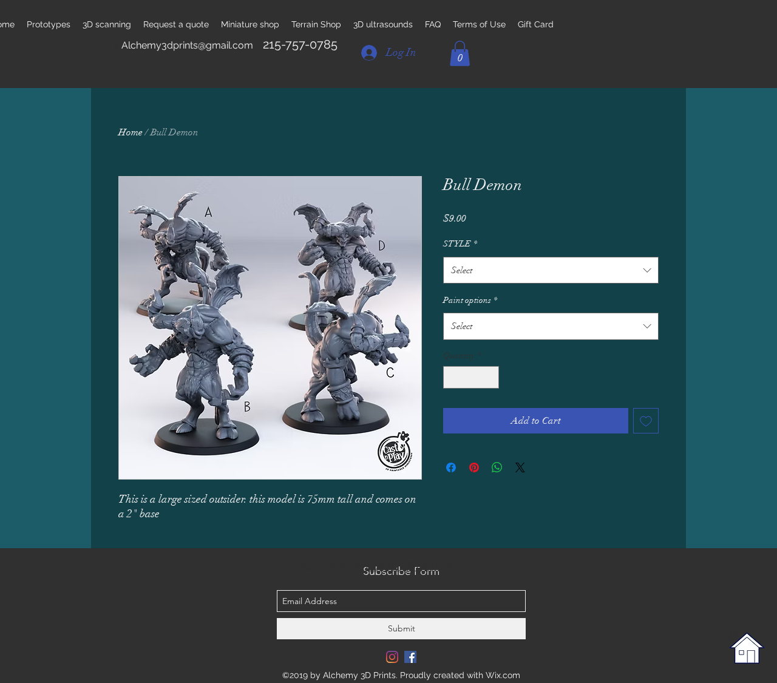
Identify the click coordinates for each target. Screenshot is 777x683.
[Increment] (489, 377)
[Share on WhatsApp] (497, 467)
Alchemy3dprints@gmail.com (187, 45)
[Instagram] (392, 657)
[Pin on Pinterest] (474, 467)
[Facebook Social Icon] (410, 657)
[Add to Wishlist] (646, 420)
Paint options (470, 300)
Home (130, 132)
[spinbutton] (471, 377)
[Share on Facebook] (451, 467)
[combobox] (551, 270)
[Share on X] (520, 467)
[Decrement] (452, 377)
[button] (459, 53)
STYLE (460, 244)
